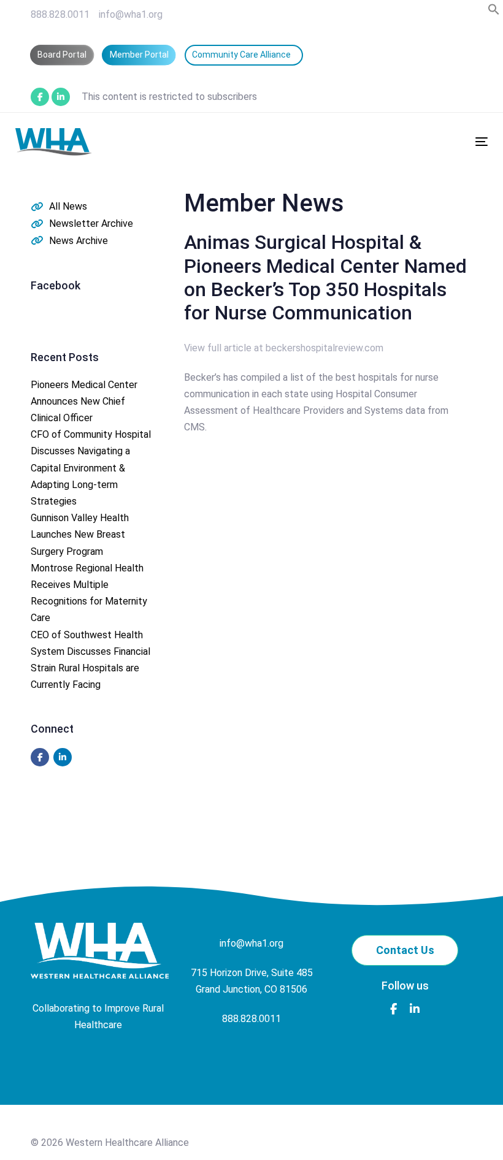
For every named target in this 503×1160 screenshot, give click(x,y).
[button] (494, 12)
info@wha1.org (131, 14)
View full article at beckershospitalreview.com (283, 348)
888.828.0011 (60, 14)
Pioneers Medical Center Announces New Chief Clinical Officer (84, 401)
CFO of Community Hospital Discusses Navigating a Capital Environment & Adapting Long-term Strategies (91, 468)
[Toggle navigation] (409, 141)
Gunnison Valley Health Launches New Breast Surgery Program (80, 534)
